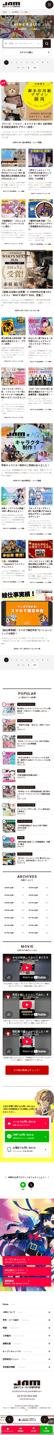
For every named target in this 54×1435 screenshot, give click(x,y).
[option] (27, 1419)
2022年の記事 (14, 903)
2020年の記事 (14, 910)
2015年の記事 (38, 925)
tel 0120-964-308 (27, 1396)
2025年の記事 (38, 887)
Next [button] (45, 1419)
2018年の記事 (14, 918)
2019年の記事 (38, 910)
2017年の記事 (38, 918)
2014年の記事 (14, 933)
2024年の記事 (14, 895)
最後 (34, 67)
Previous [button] (9, 1419)
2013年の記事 (38, 933)
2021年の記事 (38, 903)
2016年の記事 (14, 925)
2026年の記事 (14, 887)
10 (18, 67)
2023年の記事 (38, 895)
